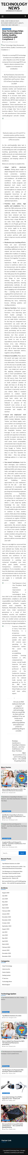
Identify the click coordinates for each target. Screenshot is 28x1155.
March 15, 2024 (14, 42)
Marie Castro (6, 42)
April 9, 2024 (12, 1129)
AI (8, 95)
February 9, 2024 (13, 847)
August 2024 (5, 892)
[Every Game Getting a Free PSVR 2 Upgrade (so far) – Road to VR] (14, 1086)
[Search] (25, 16)
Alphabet (17, 419)
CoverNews (13, 1152)
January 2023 (5, 950)
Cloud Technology (7, 966)
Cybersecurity (6, 969)
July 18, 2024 (12, 792)
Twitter (7, 421)
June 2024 (5, 898)
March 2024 (5, 908)
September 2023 (6, 926)
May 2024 (5, 901)
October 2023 (6, 923)
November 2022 (6, 956)
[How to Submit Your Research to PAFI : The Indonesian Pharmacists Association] (14, 778)
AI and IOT (21, 86)
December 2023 (6, 917)
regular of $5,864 (20, 518)
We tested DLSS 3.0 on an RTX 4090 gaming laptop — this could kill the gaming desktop (14, 882)
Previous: (19, 746)
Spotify (23, 419)
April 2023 (5, 941)
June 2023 (5, 935)
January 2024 (5, 914)
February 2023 (6, 947)
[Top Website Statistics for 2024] (14, 1005)
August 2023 (5, 929)
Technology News (14, 6)
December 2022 (6, 953)
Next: (19, 757)
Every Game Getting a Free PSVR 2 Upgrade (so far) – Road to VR (11, 877)
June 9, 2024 (12, 1073)
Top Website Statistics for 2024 (11, 863)
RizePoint (15, 592)
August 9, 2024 (13, 1017)
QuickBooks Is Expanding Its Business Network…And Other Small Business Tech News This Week (14, 816)
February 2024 (6, 911)
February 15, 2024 (14, 819)
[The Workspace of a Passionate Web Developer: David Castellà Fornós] (14, 1059)
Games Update (6, 972)
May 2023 (5, 938)
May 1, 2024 (12, 1100)
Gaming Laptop (6, 975)
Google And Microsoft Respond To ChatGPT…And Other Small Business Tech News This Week (14, 843)
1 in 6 (11, 224)
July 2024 (4, 895)
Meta (14, 421)
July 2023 (4, 932)
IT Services (5, 978)
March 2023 (5, 944)
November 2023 (6, 920)
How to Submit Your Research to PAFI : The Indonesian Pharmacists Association (14, 790)
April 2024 (5, 904)
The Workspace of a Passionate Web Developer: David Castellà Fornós (12, 872)
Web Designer (6, 984)
